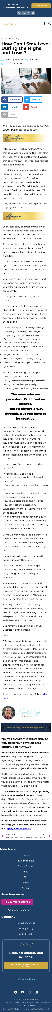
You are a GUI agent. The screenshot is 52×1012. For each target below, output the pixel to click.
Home (26, 855)
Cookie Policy (26, 934)
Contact (26, 888)
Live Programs (26, 860)
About (26, 871)
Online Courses (26, 866)
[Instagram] (28, 13)
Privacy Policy (26, 928)
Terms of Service (26, 923)
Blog (26, 877)
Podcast (26, 882)
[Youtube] (23, 13)
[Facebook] (19, 13)
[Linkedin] (33, 13)
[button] (12, 99)
